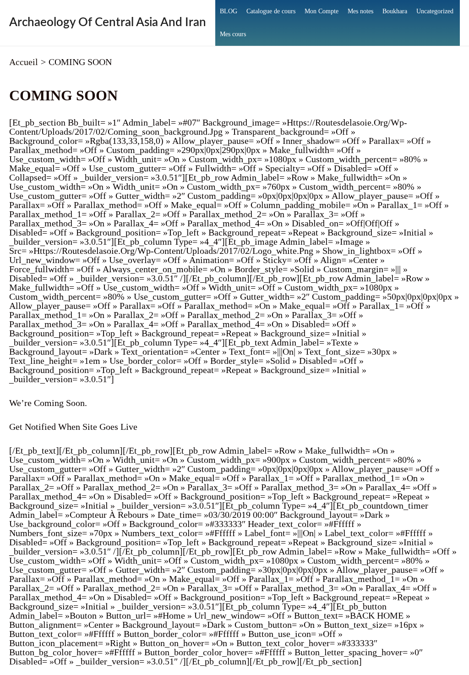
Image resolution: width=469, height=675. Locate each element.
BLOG (228, 11)
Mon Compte (321, 11)
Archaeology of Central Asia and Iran (107, 22)
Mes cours (233, 34)
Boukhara (394, 11)
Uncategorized (434, 11)
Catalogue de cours (270, 11)
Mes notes (360, 11)
